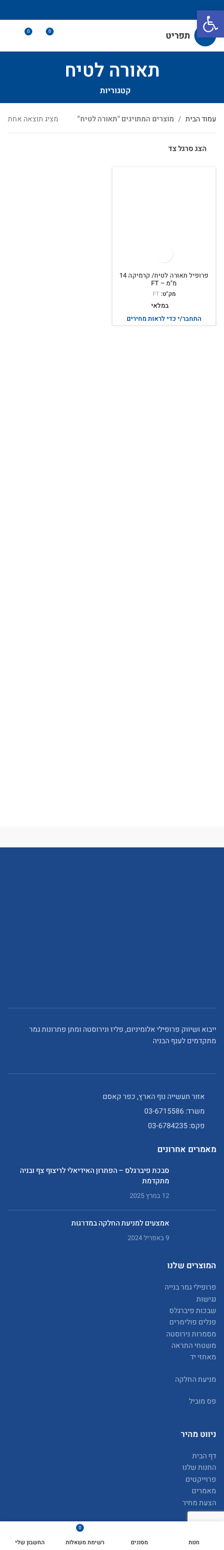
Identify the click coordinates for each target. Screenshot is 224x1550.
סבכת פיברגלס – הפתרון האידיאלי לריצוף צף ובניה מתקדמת (94, 1175)
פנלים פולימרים (192, 1322)
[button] (210, 24)
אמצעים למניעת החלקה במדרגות (120, 1223)
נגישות (206, 1299)
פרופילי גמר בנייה (190, 1287)
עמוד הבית (200, 119)
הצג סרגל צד (187, 149)
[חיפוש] (12, 35)
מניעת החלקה (195, 1379)
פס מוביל (202, 1401)
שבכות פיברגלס (192, 1310)
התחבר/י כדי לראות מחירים (164, 318)
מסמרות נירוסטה (191, 1334)
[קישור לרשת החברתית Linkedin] (98, 9)
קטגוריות (115, 91)
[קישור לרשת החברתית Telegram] (85, 9)
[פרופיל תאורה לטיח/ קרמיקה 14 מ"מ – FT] (164, 219)
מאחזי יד (203, 1357)
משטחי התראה (193, 1345)
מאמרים (204, 1490)
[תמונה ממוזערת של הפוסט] (196, 1184)
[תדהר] (164, 837)
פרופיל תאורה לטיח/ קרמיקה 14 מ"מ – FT (163, 279)
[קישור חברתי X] (125, 9)
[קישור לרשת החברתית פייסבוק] (138, 9)
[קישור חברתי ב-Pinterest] (111, 9)
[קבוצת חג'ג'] (60, 837)
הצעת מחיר (199, 1502)
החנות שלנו (199, 1467)
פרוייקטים (200, 1479)
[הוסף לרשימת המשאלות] (164, 253)
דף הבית (204, 1456)
